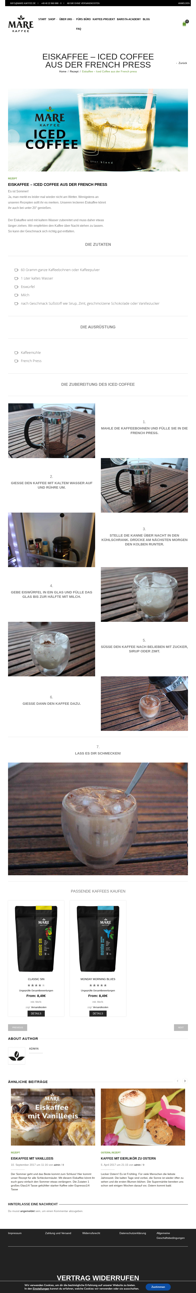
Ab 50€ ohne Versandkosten (83, 3)
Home (62, 71)
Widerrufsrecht (91, 1233)
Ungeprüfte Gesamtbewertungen (36, 990)
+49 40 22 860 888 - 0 (51, 3)
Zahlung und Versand (58, 1233)
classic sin (36, 979)
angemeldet (27, 1211)
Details (36, 1013)
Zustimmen (158, 1287)
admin (57, 1165)
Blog (146, 19)
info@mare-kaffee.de (23, 3)
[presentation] (177, 1081)
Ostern (105, 1152)
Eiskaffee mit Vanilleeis (32, 1158)
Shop (51, 19)
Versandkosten (39, 1007)
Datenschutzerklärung (132, 1233)
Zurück (183, 63)
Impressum (15, 1233)
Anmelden (184, 3)
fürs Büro (83, 19)
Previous (17, 1027)
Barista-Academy (129, 19)
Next (181, 1027)
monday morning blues (98, 979)
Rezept (74, 71)
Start (42, 19)
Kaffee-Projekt (104, 19)
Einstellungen (41, 1289)
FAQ (78, 28)
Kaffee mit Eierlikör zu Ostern (128, 1158)
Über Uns (65, 19)
